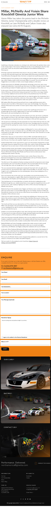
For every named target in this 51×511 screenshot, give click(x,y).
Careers (28, 477)
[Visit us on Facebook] (21, 499)
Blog (6, 481)
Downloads (28, 476)
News (22, 6)
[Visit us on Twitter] (25, 499)
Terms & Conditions (23, 503)
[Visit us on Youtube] (30, 499)
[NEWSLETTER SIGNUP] (36, 463)
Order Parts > (29, 492)
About (2, 479)
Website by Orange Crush (38, 503)
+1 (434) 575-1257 (10, 266)
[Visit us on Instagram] (23, 499)
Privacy (30, 503)
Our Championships (5, 477)
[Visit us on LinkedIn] (28, 499)
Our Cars (3, 476)
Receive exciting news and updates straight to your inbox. (14, 320)
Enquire (5, 2)
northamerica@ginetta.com (13, 268)
